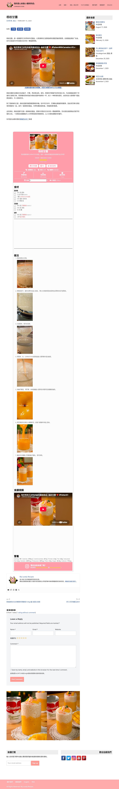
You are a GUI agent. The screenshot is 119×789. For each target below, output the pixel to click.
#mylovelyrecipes (55, 567)
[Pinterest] (16, 590)
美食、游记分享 (74, 5)
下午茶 (13, 29)
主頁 (60, 5)
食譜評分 (13, 638)
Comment (14, 644)
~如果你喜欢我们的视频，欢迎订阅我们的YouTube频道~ (43, 88)
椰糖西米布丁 (24, 119)
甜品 (14, 21)
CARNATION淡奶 (25, 196)
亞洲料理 (9, 21)
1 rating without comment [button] (26, 613)
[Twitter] (19, 590)
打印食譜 (34, 166)
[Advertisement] (43, 234)
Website (58, 629)
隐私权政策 (31, 673)
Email (35, 629)
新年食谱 (20, 29)
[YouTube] (79, 758)
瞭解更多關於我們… (71, 581)
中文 (33, 782)
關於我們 (94, 5)
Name (13, 629)
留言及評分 (52, 166)
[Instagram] (13, 590)
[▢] (15, 192)
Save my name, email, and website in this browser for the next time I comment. (39, 670)
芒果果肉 (24, 205)
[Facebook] (11, 590)
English (109, 5)
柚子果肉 (22, 217)
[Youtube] (8, 590)
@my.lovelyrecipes (42, 567)
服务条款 (38, 673)
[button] (40, 160)
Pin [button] (43, 166)
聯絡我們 (102, 5)
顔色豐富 (27, 29)
